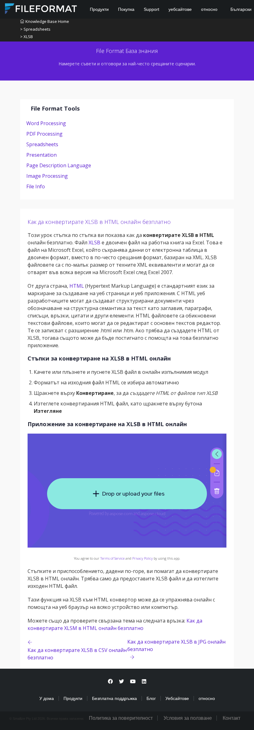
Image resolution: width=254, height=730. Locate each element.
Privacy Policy (142, 558)
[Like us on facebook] (110, 681)
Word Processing (46, 123)
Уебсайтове (177, 698)
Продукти (99, 9)
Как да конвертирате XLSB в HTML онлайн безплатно (99, 221)
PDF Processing (44, 133)
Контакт (231, 718)
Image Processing (47, 176)
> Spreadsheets (35, 29)
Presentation (41, 154)
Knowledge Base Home (47, 21)
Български (240, 9)
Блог (151, 698)
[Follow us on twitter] (121, 681)
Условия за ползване (188, 718)
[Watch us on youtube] (133, 681)
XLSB (94, 242)
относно (209, 9)
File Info (35, 186)
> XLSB (26, 36)
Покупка (126, 9)
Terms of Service (112, 558)
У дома (46, 698)
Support (151, 9)
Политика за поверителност (121, 718)
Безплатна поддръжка (114, 698)
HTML (76, 285)
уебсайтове (180, 9)
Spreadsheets (42, 144)
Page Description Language (58, 165)
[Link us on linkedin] (144, 681)
